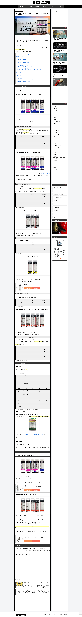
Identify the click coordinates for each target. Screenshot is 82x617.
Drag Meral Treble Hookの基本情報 (23, 62)
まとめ (17, 82)
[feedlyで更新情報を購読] (59, 258)
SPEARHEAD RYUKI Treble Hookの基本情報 (25, 71)
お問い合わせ (65, 614)
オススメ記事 (17, 11)
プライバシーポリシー (56, 614)
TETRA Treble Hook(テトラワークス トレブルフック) (25, 66)
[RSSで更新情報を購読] (60, 258)
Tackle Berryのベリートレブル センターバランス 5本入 (34, 434)
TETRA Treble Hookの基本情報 (23, 68)
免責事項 (61, 614)
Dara (60, 246)
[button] (38, 576)
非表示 (29, 54)
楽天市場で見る (36, 288)
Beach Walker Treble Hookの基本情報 (24, 59)
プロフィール (50, 614)
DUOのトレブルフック (19, 56)
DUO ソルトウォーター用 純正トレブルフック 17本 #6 (32, 486)
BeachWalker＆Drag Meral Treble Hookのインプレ (25, 79)
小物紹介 (22, 11)
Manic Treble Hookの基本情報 (23, 65)
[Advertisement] (32, 565)
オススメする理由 (19, 72)
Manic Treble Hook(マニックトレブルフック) (24, 63)
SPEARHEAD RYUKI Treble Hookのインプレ (24, 81)
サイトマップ (46, 614)
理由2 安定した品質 (20, 75)
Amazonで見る (28, 288)
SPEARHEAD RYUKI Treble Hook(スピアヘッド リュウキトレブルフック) (29, 69)
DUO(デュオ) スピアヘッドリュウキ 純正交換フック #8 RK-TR (33, 537)
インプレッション (19, 78)
